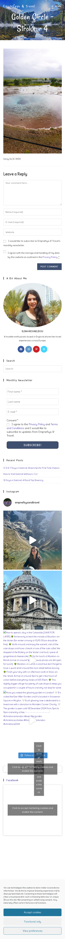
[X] (44, 349)
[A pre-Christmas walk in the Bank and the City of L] (32, 600)
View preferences (32, 930)
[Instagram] (28, 349)
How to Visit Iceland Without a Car (20, 474)
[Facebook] (21, 349)
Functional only (32, 921)
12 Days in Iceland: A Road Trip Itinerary (23, 480)
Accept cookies (32, 912)
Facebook (12, 780)
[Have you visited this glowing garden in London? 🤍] (32, 720)
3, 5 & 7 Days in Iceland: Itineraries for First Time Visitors (31, 468)
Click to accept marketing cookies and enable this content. (32, 768)
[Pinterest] (36, 349)
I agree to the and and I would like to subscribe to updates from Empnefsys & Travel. (32, 430)
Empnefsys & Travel (19, 6)
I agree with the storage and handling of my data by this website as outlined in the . (34, 255)
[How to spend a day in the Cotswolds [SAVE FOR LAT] (32, 660)
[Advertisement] (32, 875)
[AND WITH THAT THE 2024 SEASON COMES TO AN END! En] (32, 540)
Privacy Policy (50, 257)
